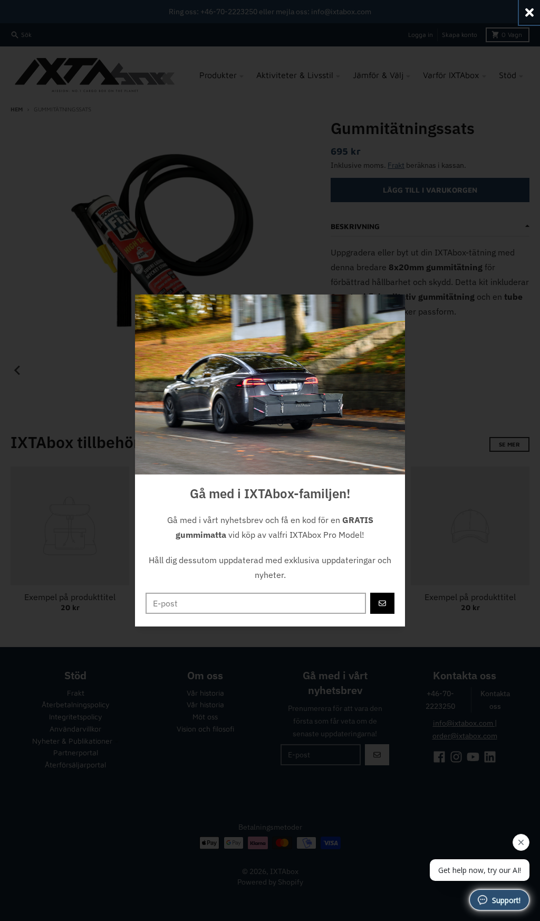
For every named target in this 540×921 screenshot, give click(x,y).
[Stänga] (529, 12)
